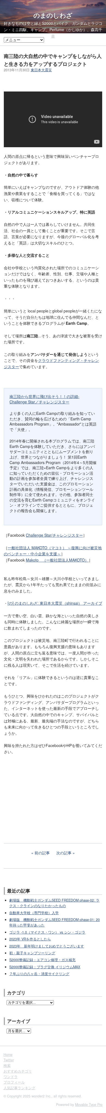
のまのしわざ (53, 15)
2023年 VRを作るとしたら (30, 939)
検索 (7, 1065)
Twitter (9, 1060)
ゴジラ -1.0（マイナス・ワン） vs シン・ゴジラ (47, 932)
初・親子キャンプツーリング (32, 952)
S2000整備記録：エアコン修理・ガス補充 (42, 959)
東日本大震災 (41, 69)
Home (8, 1054)
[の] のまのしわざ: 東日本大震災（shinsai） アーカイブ (55, 603)
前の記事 (42, 852)
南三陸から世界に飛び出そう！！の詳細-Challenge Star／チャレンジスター (44, 399)
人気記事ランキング (19, 1087)
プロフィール (14, 1082)
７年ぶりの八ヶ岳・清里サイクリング (39, 973)
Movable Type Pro (88, 1104)
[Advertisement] (44, 795)
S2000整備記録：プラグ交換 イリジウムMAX (44, 966)
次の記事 (63, 852)
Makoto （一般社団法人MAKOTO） (57, 560)
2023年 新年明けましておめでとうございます (46, 946)
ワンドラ (11, 1076)
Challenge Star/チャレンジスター (54, 535)
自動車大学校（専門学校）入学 (34, 912)
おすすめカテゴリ (18, 1071)
